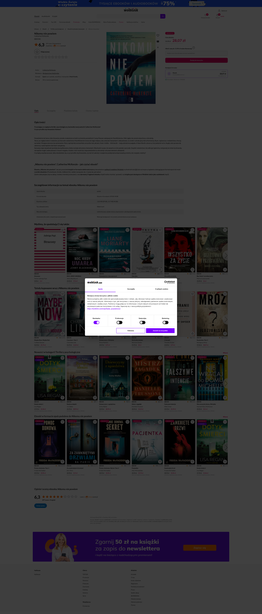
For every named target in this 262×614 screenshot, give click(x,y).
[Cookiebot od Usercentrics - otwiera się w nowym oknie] (166, 282)
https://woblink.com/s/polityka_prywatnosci (103, 309)
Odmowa (130, 331)
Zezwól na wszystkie (160, 331)
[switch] (119, 322)
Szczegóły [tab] (131, 289)
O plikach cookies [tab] (161, 289)
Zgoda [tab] (100, 289)
